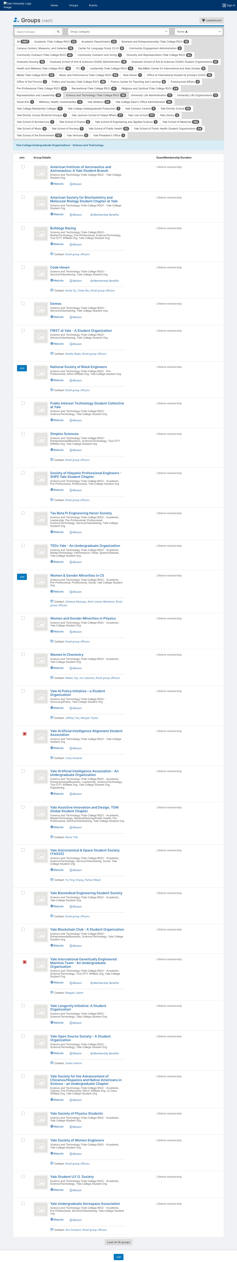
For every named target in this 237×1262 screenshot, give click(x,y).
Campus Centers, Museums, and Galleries (44, 48)
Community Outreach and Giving (99, 54)
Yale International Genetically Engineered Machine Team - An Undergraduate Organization (83, 963)
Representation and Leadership (38, 95)
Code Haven (60, 267)
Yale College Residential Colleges (39, 108)
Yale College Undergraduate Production (93, 108)
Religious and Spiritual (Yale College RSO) (149, 88)
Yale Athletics (98, 101)
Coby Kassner (73, 758)
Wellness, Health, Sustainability (60, 101)
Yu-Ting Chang (74, 879)
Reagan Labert (74, 992)
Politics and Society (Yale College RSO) (78, 81)
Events (93, 5)
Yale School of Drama (74, 121)
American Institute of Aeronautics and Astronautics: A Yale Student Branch (80, 169)
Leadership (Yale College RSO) (111, 68)
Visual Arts (25, 101)
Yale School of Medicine (180, 121)
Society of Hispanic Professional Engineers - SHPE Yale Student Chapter (85, 475)
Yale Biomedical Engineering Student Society (86, 893)
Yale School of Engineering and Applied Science (125, 121)
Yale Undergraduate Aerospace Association (85, 1204)
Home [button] (54, 5)
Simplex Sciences (64, 434)
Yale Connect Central (139, 108)
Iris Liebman (87, 677)
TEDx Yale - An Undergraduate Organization (85, 546)
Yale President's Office (108, 135)
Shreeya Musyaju (75, 601)
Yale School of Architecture (35, 121)
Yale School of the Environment (39, 135)
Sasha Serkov (73, 1063)
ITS (80, 68)
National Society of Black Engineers (78, 367)
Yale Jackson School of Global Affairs (97, 115)
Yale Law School (141, 115)
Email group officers (77, 254)
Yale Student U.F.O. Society (72, 1177)
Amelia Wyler (73, 353)
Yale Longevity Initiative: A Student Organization (78, 1007)
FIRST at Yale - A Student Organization (81, 331)
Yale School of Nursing (66, 128)
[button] (19, 5)
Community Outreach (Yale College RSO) (44, 54)
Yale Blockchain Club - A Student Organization (87, 929)
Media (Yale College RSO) (35, 75)
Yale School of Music (31, 128)
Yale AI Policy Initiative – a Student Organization (77, 693)
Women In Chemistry (67, 655)
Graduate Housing (30, 61)
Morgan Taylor (89, 717)
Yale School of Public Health (108, 128)
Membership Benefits (106, 214)
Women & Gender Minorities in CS (77, 575)
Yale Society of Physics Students (76, 1113)
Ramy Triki (71, 837)
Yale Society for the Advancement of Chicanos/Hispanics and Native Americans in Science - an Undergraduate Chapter (86, 1080)
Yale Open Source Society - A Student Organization (80, 1038)
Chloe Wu (83, 290)
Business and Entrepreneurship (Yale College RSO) (155, 41)
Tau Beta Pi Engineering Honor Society (81, 513)
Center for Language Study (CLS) (100, 48)
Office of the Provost (31, 81)
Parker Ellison (93, 879)
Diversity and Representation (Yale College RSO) (159, 54)
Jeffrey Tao (72, 717)
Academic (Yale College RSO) (54, 41)
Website (59, 183)
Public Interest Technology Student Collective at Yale (87, 405)
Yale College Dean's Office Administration (143, 101)
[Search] (58, 31)
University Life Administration (151, 95)
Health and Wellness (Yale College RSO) (43, 68)
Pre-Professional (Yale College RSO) (41, 88)
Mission (77, 183)
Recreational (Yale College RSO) (93, 88)
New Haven (132, 75)
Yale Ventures (77, 135)
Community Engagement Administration (155, 48)
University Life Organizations (197, 95)
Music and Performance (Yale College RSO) (88, 75)
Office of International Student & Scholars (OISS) (179, 75)
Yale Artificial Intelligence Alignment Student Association (86, 733)
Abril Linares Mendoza (101, 601)
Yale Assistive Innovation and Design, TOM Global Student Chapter (84, 809)
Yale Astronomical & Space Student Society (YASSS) (85, 852)
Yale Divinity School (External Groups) (41, 115)
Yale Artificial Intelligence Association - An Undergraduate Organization (84, 773)
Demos (55, 304)
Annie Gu (70, 290)
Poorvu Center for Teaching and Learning (138, 81)
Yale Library (169, 115)
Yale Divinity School (175, 108)
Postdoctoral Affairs (184, 81)
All (22, 41)
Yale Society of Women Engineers (77, 1140)
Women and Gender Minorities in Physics (83, 618)
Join (21, 368)
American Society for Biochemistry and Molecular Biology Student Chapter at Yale (84, 199)
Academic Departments (98, 41)
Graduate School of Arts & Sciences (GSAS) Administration (87, 61)
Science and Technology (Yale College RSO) (95, 95)
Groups (73, 5)
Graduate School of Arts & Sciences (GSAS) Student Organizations (174, 61)
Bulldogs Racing (63, 228)
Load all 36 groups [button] (118, 1242)
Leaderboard (213, 20)
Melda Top (71, 677)
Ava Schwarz (73, 1229)
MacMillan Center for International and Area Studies (171, 68)
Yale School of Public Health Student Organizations (167, 128)
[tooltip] (24, 734)
